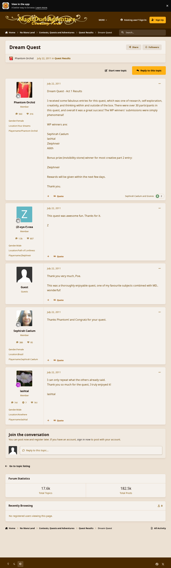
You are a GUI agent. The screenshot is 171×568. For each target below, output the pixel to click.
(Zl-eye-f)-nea (24, 227)
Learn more (6, 5)
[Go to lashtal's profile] (24, 378)
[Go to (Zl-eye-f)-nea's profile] (24, 214)
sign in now (83, 439)
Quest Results (62, 58)
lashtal (24, 391)
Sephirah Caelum (133, 196)
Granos (150, 196)
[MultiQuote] (48, 196)
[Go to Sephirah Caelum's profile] (24, 318)
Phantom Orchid (24, 58)
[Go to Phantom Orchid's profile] (11, 58)
